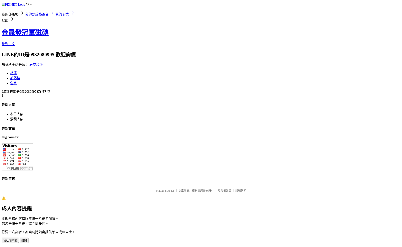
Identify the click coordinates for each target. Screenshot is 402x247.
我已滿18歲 (10, 240)
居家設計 (36, 65)
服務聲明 (240, 190)
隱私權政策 (224, 190)
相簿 (13, 73)
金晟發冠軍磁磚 (25, 32)
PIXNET (169, 190)
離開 (24, 240)
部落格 (15, 78)
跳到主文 (8, 44)
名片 (13, 83)
